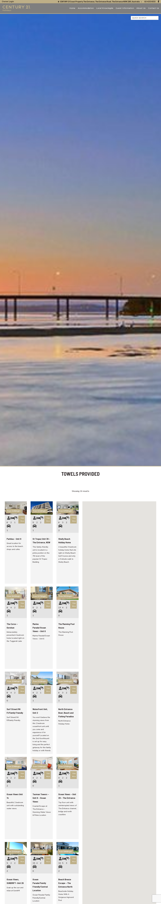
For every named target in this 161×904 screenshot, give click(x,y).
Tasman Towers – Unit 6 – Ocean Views (41, 798)
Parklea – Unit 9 (14, 538)
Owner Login (8, 1)
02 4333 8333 (149, 1)
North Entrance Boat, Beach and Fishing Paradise (66, 713)
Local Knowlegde (104, 8)
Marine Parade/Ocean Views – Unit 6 (39, 628)
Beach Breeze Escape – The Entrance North (65, 883)
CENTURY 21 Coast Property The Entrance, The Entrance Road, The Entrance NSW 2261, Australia (100, 1)
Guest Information (125, 8)
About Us (141, 8)
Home (72, 8)
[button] (6, 508)
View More (22, 519)
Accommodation (86, 8)
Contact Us (153, 8)
